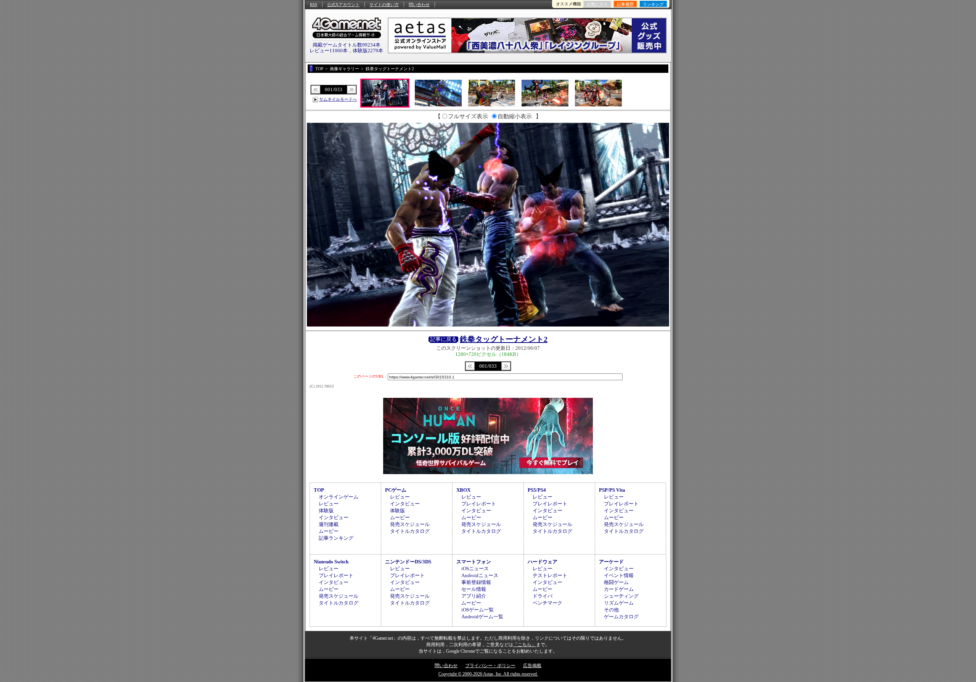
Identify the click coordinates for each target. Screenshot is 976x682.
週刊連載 (329, 524)
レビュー (329, 504)
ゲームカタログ (621, 616)
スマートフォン (473, 562)
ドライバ (542, 596)
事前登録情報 (476, 582)
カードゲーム (619, 589)
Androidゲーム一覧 (482, 616)
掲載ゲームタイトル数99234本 (346, 45)
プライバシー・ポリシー (490, 665)
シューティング (621, 596)
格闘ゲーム (616, 582)
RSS (313, 4)
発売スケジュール (410, 524)
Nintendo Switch (331, 562)
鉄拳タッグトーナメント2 (503, 339)
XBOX (463, 490)
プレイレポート (478, 504)
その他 (611, 610)
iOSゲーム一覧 (477, 610)
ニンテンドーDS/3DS (408, 562)
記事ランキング (336, 538)
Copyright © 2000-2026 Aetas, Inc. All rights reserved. (488, 674)
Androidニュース (479, 575)
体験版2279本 (368, 50)
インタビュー (333, 517)
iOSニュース (475, 568)
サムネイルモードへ (338, 99)
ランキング (653, 4)
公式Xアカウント (343, 4)
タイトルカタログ (410, 531)
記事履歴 (625, 4)
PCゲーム (395, 490)
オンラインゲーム (338, 497)
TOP (319, 490)
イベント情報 (619, 575)
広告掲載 (532, 665)
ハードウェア (542, 562)
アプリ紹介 (473, 596)
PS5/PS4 (537, 490)
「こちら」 (524, 644)
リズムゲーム (619, 603)
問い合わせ (419, 4)
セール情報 (473, 589)
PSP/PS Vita (612, 490)
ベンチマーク (547, 603)
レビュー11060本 (329, 50)
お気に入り (597, 4)
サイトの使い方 (384, 4)
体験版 (326, 510)
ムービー (329, 531)
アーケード (611, 562)
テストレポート (550, 575)
